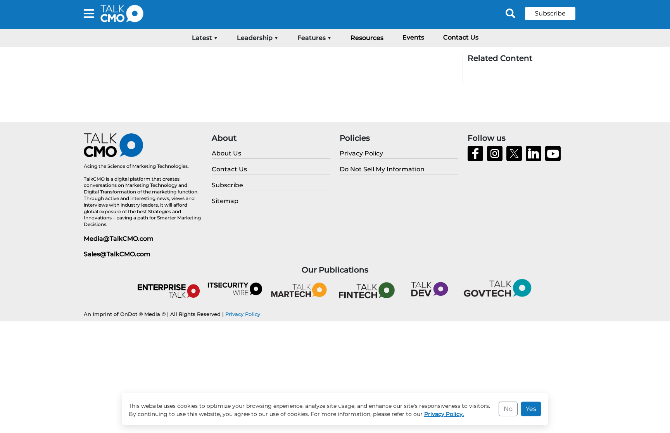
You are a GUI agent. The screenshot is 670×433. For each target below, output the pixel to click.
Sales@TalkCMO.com (117, 254)
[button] (556, 13)
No (508, 408)
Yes (531, 408)
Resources (367, 37)
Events (413, 37)
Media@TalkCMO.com (119, 238)
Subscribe (550, 13)
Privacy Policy (242, 314)
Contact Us (460, 37)
